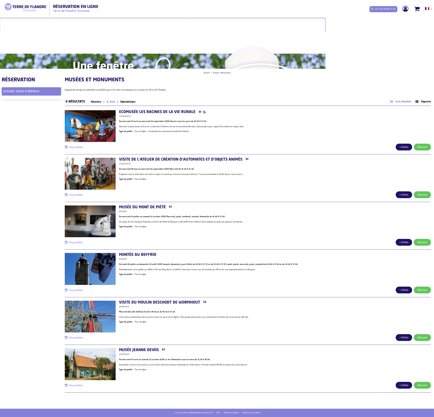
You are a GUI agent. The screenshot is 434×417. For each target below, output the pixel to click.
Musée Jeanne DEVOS (139, 350)
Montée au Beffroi (137, 255)
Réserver (422, 147)
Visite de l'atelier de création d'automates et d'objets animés (180, 159)
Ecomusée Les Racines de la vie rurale (157, 112)
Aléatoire (96, 102)
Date (112, 102)
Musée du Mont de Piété (142, 207)
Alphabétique (127, 102)
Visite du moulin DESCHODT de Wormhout (159, 302)
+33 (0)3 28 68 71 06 (385, 9)
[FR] (428, 10)
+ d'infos (403, 147)
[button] (417, 8)
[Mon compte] (405, 8)
